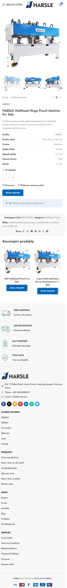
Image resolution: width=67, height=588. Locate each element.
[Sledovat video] (8, 57)
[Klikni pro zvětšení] (8, 66)
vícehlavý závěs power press (22, 222)
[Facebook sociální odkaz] (24, 231)
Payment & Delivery (10, 553)
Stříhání (4, 422)
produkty (6, 452)
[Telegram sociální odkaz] (47, 231)
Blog (3, 513)
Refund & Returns (9, 548)
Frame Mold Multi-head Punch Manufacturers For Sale (47, 281)
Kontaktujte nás (8, 524)
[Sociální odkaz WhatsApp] (43, 231)
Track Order (6, 537)
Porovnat (5, 559)
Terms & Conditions (10, 543)
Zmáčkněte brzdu (9, 468)
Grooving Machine (10, 457)
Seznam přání (7, 564)
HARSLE (6, 104)
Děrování (5, 433)
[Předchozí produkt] (53, 97)
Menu (4, 492)
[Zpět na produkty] (57, 97)
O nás (4, 503)
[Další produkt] (60, 97)
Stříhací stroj (7, 483)
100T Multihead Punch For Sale (17, 280)
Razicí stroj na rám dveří (12, 462)
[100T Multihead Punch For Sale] (17, 261)
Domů (5, 97)
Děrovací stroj (7, 473)
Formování (6, 427)
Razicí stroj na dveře (10, 478)
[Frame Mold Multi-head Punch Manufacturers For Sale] (47, 261)
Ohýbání (5, 417)
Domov (4, 497)
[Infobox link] (32, 313)
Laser (3, 438)
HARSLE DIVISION (10, 412)
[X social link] (28, 231)
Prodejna (5, 518)
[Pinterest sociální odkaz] (36, 231)
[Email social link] (32, 231)
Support (6, 532)
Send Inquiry (13, 192)
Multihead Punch (19, 97)
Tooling (4, 443)
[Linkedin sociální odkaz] (39, 231)
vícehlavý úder (42, 222)
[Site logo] (39, 4)
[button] (5, 42)
